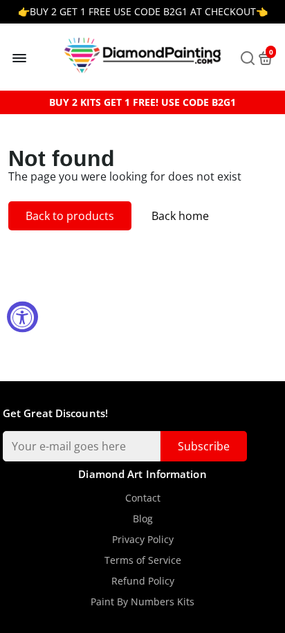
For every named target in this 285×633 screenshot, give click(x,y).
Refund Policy (142, 581)
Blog (143, 519)
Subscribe (204, 446)
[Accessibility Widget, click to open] (22, 316)
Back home (180, 215)
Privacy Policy (143, 539)
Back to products (70, 215)
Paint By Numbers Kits (142, 602)
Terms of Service (142, 560)
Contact (142, 498)
